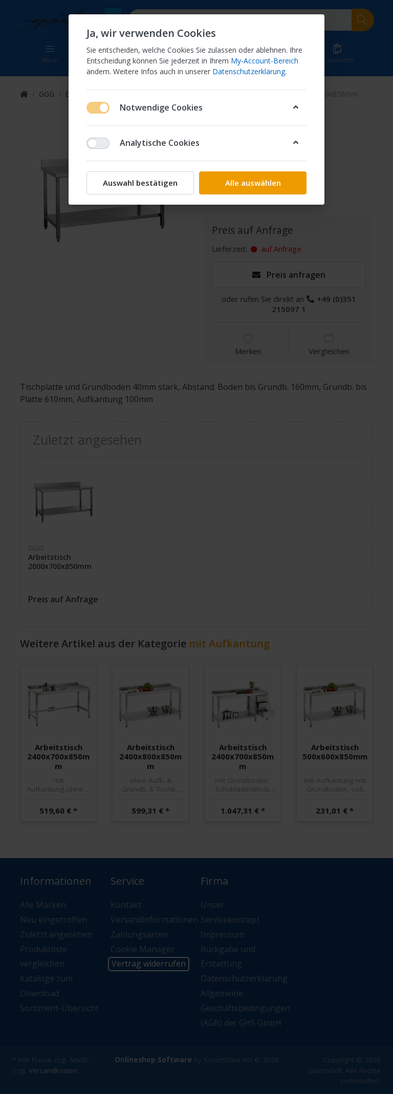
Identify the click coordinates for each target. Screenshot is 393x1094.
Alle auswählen (253, 183)
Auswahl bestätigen (140, 183)
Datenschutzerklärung (248, 71)
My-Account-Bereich (264, 60)
